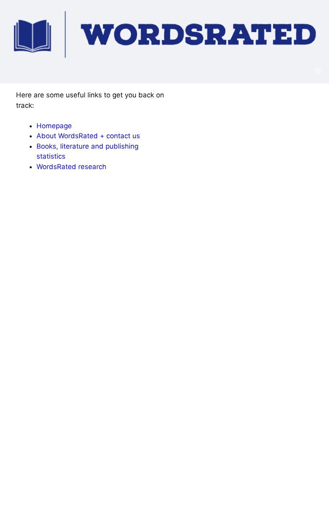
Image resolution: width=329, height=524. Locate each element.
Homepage (54, 126)
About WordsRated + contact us (88, 136)
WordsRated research (71, 167)
